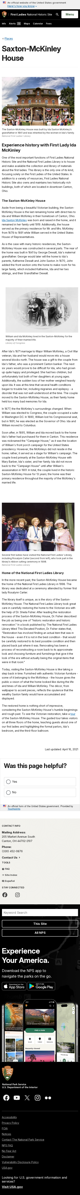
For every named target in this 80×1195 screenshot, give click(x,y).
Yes (14, 781)
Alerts (14, 23)
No (14, 792)
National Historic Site (31, 14)
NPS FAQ (7, 1145)
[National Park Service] (4, 14)
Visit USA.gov (12, 1187)
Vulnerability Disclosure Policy (20, 1162)
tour (73, 713)
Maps (27, 23)
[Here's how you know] (40, 4)
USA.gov (7, 1167)
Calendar (38, 23)
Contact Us (10, 857)
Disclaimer (8, 1156)
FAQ (7, 868)
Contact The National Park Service (23, 1139)
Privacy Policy (10, 1122)
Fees (49, 23)
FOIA (5, 1128)
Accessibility (9, 1117)
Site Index (10, 874)
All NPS (40, 933)
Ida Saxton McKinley (14, 220)
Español (9, 880)
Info (4, 23)
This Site (40, 924)
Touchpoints (14, 808)
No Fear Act (9, 1151)
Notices (6, 1134)
